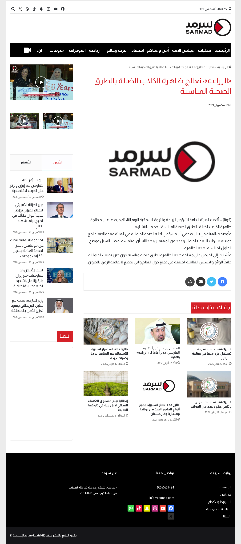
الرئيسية (222, 50)
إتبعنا (65, 336)
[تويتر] (211, 281)
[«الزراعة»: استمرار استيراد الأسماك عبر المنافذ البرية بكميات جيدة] (106, 331)
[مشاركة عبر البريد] (200, 281)
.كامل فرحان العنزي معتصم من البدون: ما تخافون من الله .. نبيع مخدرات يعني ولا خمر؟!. (24, 144)
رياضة (94, 50)
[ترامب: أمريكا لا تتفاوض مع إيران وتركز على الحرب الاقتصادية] (60, 185)
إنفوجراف (77, 50)
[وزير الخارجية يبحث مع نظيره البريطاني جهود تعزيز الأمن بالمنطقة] (60, 305)
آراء (39, 50)
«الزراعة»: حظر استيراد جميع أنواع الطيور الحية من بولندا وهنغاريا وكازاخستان (159, 409)
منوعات (56, 50)
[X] (20, 9)
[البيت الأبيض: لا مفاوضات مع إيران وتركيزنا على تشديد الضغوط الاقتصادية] (60, 275)
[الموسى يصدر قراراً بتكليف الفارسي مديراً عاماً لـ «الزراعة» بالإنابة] (157, 330)
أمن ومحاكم (158, 50)
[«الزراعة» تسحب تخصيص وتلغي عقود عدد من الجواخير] (209, 384)
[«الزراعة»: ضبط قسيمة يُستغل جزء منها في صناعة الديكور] (209, 331)
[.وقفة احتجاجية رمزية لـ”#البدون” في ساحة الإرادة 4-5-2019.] (41, 82)
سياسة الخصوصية (218, 509)
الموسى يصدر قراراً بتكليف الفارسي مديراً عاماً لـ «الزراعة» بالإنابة (158, 352)
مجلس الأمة (183, 50)
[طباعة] (190, 281)
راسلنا (227, 516)
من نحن (225, 494)
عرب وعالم (116, 50)
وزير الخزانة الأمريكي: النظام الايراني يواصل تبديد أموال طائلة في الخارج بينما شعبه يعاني (28, 215)
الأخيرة (57, 162)
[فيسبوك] (222, 281)
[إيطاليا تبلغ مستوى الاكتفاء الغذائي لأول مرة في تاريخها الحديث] (106, 383)
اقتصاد (138, 50)
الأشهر (25, 162)
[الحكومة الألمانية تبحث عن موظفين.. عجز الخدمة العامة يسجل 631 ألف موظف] (60, 245)
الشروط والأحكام (219, 502)
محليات (204, 50)
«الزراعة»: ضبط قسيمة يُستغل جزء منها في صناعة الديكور (211, 353)
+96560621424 (164, 487)
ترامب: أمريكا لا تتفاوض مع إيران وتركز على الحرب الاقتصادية (27, 185)
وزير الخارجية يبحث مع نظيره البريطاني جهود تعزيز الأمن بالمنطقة (27, 305)
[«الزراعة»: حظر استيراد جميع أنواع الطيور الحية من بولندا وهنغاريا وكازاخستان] (157, 385)
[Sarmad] (209, 27)
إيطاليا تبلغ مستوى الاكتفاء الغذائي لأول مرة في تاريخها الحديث (108, 405)
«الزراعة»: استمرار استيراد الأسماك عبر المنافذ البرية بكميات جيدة (109, 353)
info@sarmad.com (161, 498)
